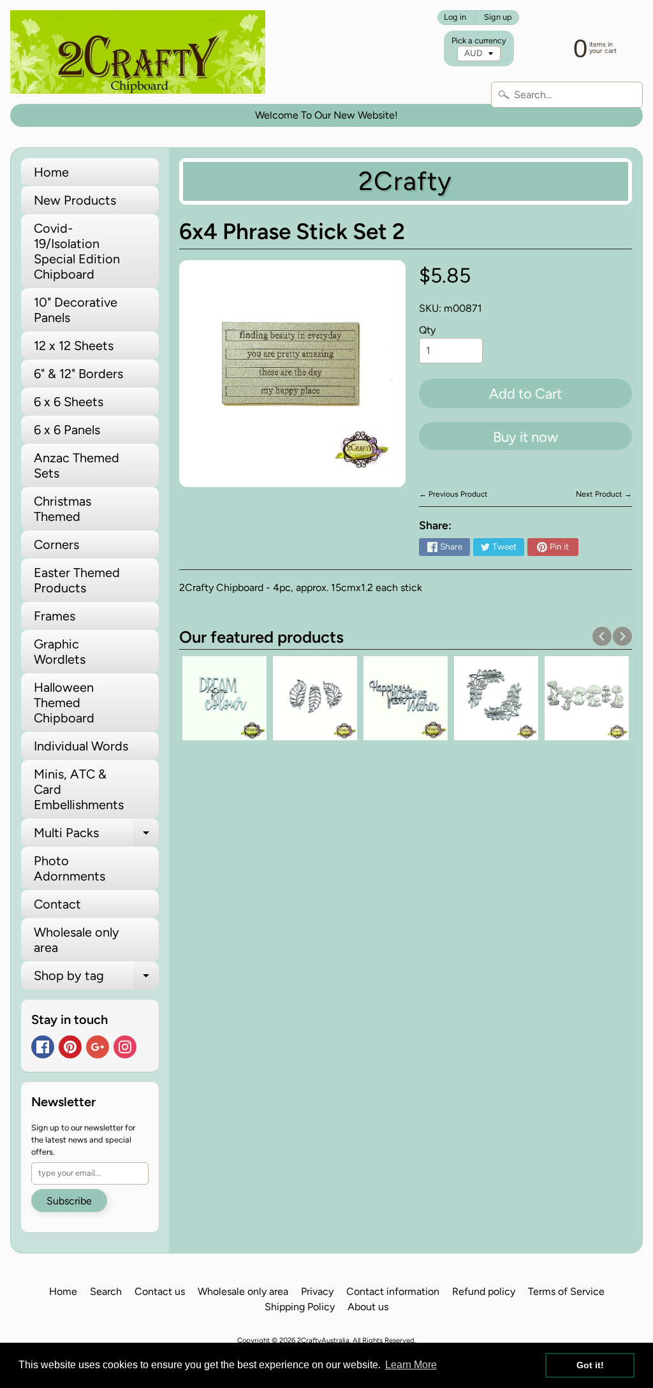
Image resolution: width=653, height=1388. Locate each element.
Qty (427, 330)
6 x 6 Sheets (68, 401)
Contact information (392, 1291)
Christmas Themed (62, 508)
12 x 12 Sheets (74, 345)
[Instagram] (125, 1046)
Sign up (498, 17)
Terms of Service (566, 1291)
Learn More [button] (411, 1364)
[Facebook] (42, 1046)
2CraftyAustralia (323, 1340)
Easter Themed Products (77, 580)
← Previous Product (453, 494)
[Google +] (97, 1046)
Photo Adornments (69, 868)
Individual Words (81, 746)
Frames (54, 616)
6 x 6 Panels (67, 429)
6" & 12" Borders (78, 373)
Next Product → (604, 494)
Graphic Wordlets (59, 651)
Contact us (160, 1291)
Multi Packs (96, 836)
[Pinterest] (70, 1046)
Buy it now (525, 437)
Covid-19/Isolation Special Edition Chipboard (77, 251)
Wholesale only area (76, 939)
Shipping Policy (300, 1307)
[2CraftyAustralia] (137, 52)
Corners (56, 544)
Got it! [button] (590, 1365)
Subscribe (69, 1201)
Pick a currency (478, 40)
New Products (75, 200)
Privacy (317, 1291)
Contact (57, 904)
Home (51, 172)
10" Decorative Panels (75, 310)
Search (106, 1291)
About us (368, 1307)
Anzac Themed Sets (76, 465)
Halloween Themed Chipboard (64, 703)
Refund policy (483, 1291)
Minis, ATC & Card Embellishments (79, 789)
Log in (455, 17)
